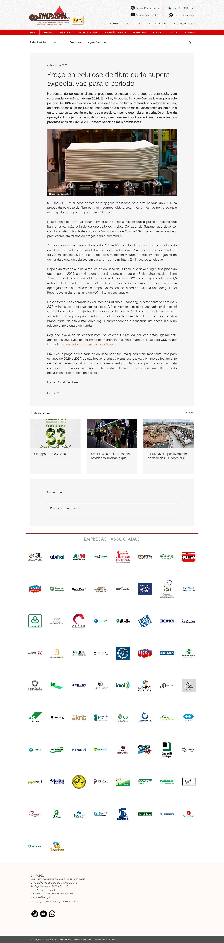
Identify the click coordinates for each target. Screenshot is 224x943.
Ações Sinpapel (97, 42)
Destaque (75, 42)
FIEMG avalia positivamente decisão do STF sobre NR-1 (167, 456)
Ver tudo (189, 412)
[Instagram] (34, 913)
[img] (79, 557)
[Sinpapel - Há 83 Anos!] (55, 433)
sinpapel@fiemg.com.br (148, 7)
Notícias (58, 42)
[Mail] (133, 8)
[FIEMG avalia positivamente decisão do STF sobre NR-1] (169, 433)
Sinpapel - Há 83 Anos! (50, 454)
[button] (189, 42)
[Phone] (170, 8)
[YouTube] (43, 913)
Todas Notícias (38, 42)
